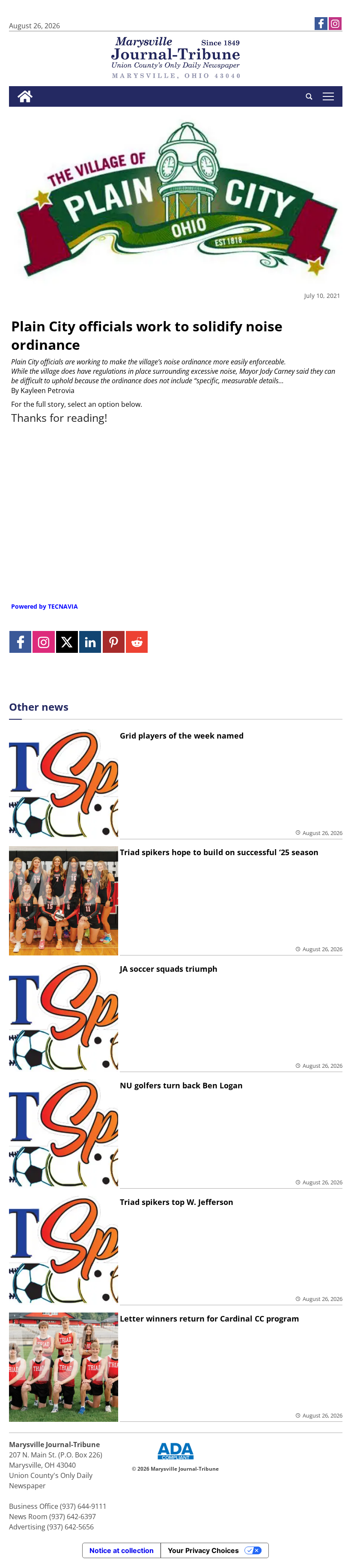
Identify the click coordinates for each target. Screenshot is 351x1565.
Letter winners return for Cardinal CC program (209, 1318)
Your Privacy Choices (203, 1550)
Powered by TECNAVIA (44, 606)
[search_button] (309, 96)
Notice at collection (121, 1550)
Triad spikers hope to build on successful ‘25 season (219, 852)
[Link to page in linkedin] (90, 642)
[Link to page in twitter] (67, 642)
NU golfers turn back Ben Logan (181, 1085)
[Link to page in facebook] (321, 23)
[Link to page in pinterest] (114, 642)
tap (328, 96)
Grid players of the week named (182, 735)
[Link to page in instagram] (335, 23)
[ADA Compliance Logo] (175, 1460)
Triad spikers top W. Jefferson (176, 1202)
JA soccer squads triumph (168, 969)
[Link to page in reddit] (137, 642)
